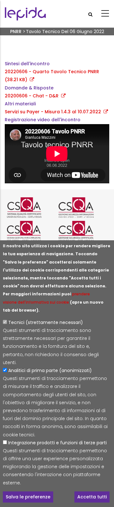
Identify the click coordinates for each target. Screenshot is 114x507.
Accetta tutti (92, 497)
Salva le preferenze (28, 497)
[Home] (25, 13)
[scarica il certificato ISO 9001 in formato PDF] (31, 207)
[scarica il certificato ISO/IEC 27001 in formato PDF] (83, 207)
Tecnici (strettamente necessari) (45, 322)
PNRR (16, 31)
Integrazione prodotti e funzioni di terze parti (57, 443)
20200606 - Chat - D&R (32, 96)
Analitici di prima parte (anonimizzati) (50, 370)
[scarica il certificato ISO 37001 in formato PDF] (31, 231)
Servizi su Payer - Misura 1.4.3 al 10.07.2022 (53, 112)
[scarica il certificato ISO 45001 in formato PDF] (83, 231)
